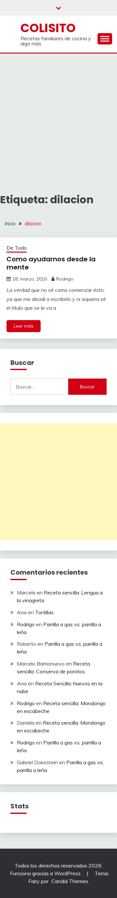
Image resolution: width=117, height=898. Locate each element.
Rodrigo (64, 279)
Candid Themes (69, 881)
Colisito (48, 27)
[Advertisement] (58, 115)
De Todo (16, 248)
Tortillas (44, 612)
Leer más (23, 326)
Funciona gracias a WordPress (46, 873)
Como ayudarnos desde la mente (51, 263)
